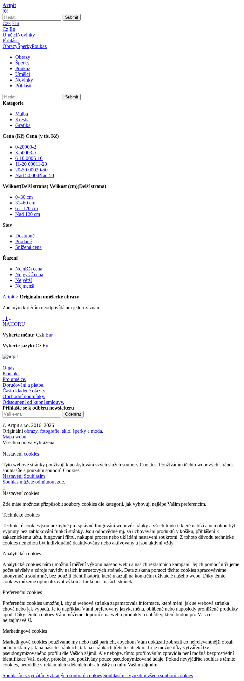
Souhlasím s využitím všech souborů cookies (148, 675)
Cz (5, 29)
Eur (15, 23)
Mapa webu (14, 436)
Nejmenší (24, 286)
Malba (21, 114)
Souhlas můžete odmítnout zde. (34, 481)
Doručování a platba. (23, 385)
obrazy (30, 431)
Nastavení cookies (21, 454)
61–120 (26, 208)
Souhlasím (34, 476)
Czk (7, 23)
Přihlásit (11, 40)
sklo (66, 431)
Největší (23, 280)
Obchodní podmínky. (24, 396)
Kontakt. (11, 373)
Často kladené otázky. (24, 390)
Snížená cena (28, 247)
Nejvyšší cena (29, 274)
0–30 (24, 197)
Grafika (22, 125)
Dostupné (25, 235)
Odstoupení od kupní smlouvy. (33, 402)
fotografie (49, 431)
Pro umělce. (14, 379)
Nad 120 (27, 214)
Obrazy (10, 46)
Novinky (26, 34)
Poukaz (39, 46)
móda (96, 431)
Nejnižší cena (28, 268)
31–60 (25, 202)
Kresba (22, 119)
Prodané (23, 241)
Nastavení (13, 476)
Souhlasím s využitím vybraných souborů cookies (52, 675)
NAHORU (14, 324)
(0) (5, 11)
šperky (79, 431)
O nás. (9, 368)
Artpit (9, 296)
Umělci (10, 34)
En (12, 29)
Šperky (24, 46)
